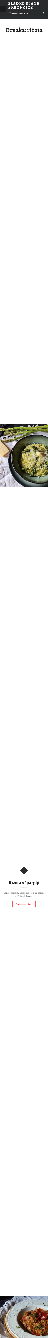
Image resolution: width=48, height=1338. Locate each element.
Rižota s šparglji (24, 882)
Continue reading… (26, 903)
